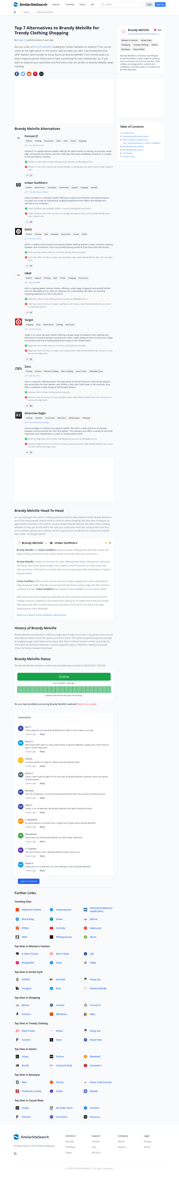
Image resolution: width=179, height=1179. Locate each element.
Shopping (82, 141)
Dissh (59, 962)
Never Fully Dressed (100, 1082)
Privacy (147, 1141)
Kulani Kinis (96, 1039)
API (92, 4)
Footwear (39, 418)
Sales (58, 141)
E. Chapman (30, 848)
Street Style (146, 40)
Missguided (28, 962)
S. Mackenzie (31, 819)
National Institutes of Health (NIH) (101, 909)
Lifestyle (94, 187)
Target (29, 320)
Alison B (29, 773)
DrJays (25, 1056)
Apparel (75, 187)
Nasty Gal (95, 979)
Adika (93, 962)
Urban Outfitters (36, 183)
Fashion (29, 141)
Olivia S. (29, 805)
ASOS (28, 229)
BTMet (25, 928)
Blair (24, 1082)
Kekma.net (95, 928)
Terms (147, 1147)
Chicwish (94, 1107)
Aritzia (59, 1030)
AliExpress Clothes (31, 909)
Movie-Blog (28, 919)
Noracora (95, 1116)
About (121, 1141)
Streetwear (52, 187)
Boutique (125, 49)
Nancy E (29, 741)
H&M (28, 273)
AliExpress (61, 1014)
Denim (154, 44)
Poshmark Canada (31, 1091)
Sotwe (59, 919)
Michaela (29, 790)
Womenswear (74, 418)
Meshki (94, 1091)
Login (149, 4)
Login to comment (28, 881)
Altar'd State (62, 953)
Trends (73, 141)
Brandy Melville (42, 46)
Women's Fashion (45, 12)
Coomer (60, 1005)
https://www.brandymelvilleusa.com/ (145, 33)
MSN (24, 937)
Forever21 (31, 136)
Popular (56, 4)
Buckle (25, 1065)
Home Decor (40, 187)
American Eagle (35, 413)
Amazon (26, 1014)
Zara (28, 366)
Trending (69, 4)
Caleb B (28, 758)
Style (65, 141)
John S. (28, 727)
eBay (92, 1014)
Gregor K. (21, 40)
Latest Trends (81, 371)
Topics (82, 4)
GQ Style (60, 979)
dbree (93, 937)
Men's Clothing (67, 371)
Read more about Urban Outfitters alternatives (41, 615)
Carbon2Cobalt (64, 1065)
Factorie (26, 1039)
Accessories (49, 141)
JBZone (93, 919)
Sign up (160, 4)
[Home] (14, 12)
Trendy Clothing (140, 44)
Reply (42, 734)
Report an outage (87, 704)
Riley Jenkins (31, 834)
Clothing (38, 141)
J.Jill (92, 953)
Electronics (70, 324)
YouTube (60, 928)
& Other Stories (30, 953)
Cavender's (96, 1065)
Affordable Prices (96, 371)
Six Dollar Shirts (64, 1107)
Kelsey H (29, 863)
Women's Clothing (51, 371)
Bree (58, 988)
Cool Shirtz (61, 1116)
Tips (94, 1147)
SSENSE (26, 979)
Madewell (95, 1056)
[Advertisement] (64, 101)
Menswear (62, 418)
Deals (38, 324)
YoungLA (26, 988)
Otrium (60, 1082)
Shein (59, 1039)
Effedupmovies (64, 937)
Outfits (84, 234)
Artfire (59, 1091)
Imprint (122, 1147)
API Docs (96, 1152)
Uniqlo (25, 1107)
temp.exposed (63, 909)
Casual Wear (139, 49)
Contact (96, 1141)
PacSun (60, 1056)
